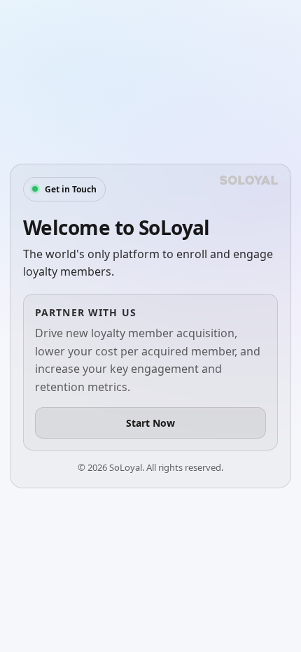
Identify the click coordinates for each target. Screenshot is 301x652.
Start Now (150, 423)
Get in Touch (71, 189)
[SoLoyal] (249, 180)
